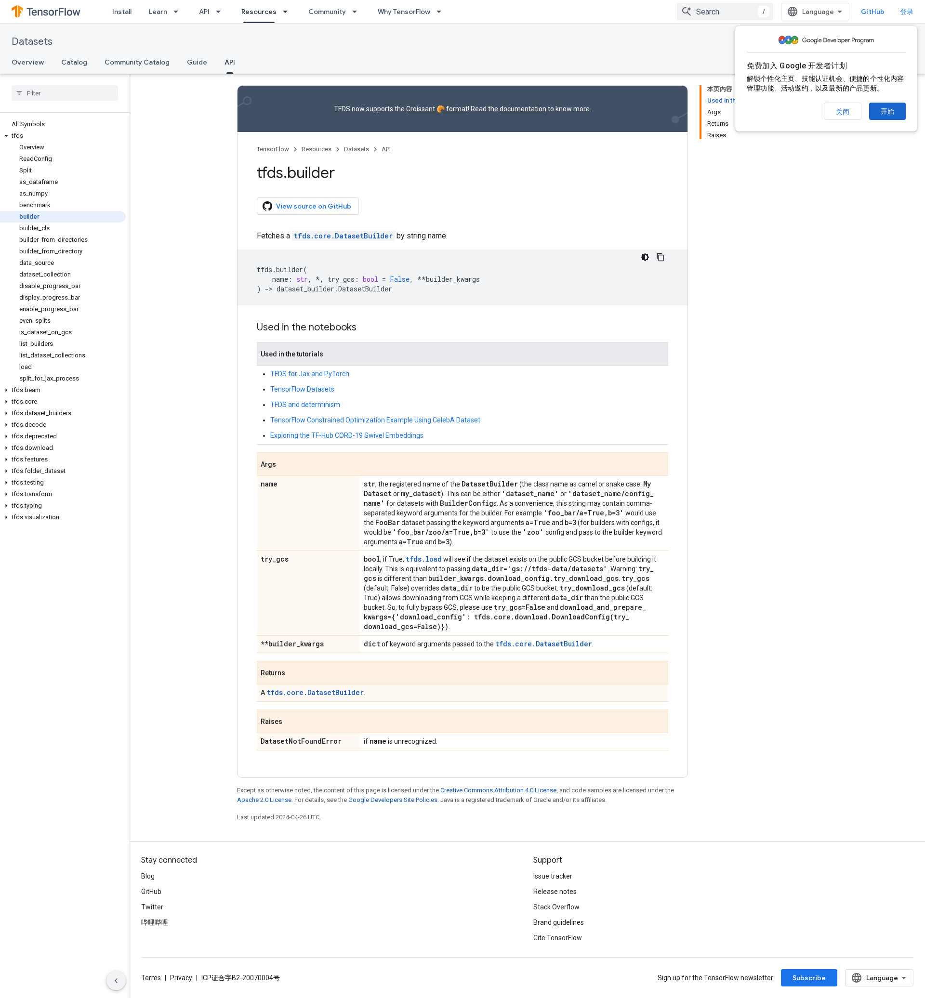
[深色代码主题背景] (645, 257)
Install (122, 11)
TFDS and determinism (305, 404)
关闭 (842, 111)
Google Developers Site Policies (392, 799)
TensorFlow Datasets (302, 389)
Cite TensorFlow (557, 938)
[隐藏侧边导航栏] (116, 980)
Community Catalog (137, 62)
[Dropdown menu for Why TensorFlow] (441, 11)
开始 (887, 111)
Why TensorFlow (404, 11)
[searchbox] (65, 93)
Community (327, 11)
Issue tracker (552, 876)
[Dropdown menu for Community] (357, 11)
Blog (148, 876)
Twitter (152, 907)
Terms (151, 978)
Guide (197, 62)
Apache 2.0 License (264, 799)
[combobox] (725, 11)
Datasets (32, 42)
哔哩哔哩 (154, 922)
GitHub (873, 11)
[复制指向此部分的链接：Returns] (294, 673)
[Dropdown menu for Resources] (288, 11)
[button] (63, 136)
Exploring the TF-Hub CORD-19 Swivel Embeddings (346, 435)
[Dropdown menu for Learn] (178, 11)
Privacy (181, 978)
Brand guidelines (558, 922)
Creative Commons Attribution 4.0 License (498, 790)
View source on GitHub (313, 206)
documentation (523, 109)
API (204, 11)
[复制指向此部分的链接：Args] (285, 465)
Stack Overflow (556, 907)
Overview (28, 62)
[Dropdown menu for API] (221, 11)
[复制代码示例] (660, 257)
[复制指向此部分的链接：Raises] (292, 722)
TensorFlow (273, 149)
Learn (158, 11)
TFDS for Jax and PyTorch (309, 374)
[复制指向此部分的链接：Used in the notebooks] (366, 328)
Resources (259, 11)
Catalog (74, 62)
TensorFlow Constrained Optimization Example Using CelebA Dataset (375, 420)
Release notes (555, 891)
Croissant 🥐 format (437, 109)
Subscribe (809, 977)
